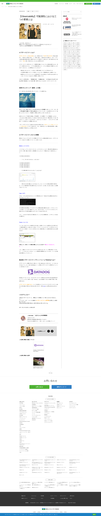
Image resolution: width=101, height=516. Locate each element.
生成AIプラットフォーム (61, 406)
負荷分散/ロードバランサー (36, 418)
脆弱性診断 (21, 446)
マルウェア (79, 67)
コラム (42, 498)
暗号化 (20, 407)
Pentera (77, 54)
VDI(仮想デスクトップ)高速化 (49, 411)
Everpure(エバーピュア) (61, 469)
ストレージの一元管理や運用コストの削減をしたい (49, 485)
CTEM (73, 54)
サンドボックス (22, 419)
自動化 (79, 66)
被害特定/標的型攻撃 (22, 410)
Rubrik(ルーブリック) (72, 469)
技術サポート (33, 498)
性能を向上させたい (35, 487)
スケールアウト (47, 413)
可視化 (65, 51)
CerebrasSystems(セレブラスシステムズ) (74, 460)
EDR (20, 434)
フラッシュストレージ (48, 419)
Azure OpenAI (70, 56)
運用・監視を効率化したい (36, 484)
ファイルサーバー (72, 49)
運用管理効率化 (34, 407)
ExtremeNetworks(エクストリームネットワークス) (24, 465)
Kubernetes (78, 49)
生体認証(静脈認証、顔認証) (24, 447)
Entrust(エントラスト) (60, 462)
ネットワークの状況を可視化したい (74, 483)
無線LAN (74, 61)
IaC (65, 67)
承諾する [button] (94, 514)
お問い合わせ (88, 3)
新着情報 (26, 502)
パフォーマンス (74, 66)
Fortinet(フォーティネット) (48, 464)
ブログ (71, 498)
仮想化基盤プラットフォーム (49, 405)
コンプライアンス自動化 (23, 449)
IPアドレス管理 (34, 410)
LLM (73, 51)
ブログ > (6, 6)
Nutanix (70, 64)
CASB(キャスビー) (22, 413)
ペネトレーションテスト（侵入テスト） (25, 433)
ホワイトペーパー (63, 495)
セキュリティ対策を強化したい (49, 487)
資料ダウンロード (96, 3)
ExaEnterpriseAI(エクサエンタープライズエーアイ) (74, 463)
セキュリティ (65, 64)
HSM (73, 46)
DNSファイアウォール (23, 416)
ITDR (20, 452)
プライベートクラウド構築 (73, 404)
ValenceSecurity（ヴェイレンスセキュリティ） (62, 473)
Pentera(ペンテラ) (47, 469)
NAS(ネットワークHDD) (48, 420)
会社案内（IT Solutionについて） (60, 502)
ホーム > (3, 6)
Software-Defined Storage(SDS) (49, 407)
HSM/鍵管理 (21, 424)
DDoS (78, 51)
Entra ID (69, 44)
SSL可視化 (21, 403)
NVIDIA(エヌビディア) (73, 467)
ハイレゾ (70, 464)
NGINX (69, 66)
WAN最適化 (34, 404)
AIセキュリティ (59, 407)
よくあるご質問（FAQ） (64, 498)
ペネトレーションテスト (67, 54)
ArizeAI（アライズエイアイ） (62, 459)
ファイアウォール (22, 418)
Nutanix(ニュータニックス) (61, 467)
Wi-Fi (69, 61)
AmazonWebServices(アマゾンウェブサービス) (25, 460)
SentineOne (65, 61)
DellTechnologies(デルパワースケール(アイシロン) (49, 463)
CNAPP (74, 59)
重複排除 (45, 414)
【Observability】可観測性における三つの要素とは (15, 6)
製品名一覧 (23, 495)
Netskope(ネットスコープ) (48, 467)
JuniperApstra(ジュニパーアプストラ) (37, 460)
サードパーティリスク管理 (23, 450)
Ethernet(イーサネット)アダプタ (37, 403)
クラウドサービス (72, 406)
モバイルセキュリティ (73, 403)
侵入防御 (20, 409)
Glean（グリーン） (60, 464)
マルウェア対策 (22, 406)
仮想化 (65, 69)
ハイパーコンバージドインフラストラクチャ (49, 404)
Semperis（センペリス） (23, 472)
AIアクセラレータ (60, 403)
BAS (69, 51)
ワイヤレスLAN (34, 416)
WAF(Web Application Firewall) (24, 421)
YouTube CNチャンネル (34, 502)
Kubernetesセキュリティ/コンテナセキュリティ (24, 444)
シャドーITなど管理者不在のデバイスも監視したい (62, 483)
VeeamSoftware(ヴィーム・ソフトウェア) (74, 473)
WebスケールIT (47, 417)
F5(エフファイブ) (35, 464)
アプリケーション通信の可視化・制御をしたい (37, 483)
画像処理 (78, 64)
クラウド (78, 59)
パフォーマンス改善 (35, 409)
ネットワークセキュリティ (36, 415)
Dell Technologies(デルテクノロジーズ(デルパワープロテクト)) (37, 463)
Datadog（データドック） (23, 462)
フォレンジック (22, 404)
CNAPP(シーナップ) (22, 437)
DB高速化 (46, 410)
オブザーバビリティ (66, 49)
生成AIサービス (59, 404)
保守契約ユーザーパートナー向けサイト (46, 502)
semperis (65, 44)
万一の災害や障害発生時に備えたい (25, 483)
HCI (74, 64)
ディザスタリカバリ (47, 416)
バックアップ (46, 408)
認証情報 (79, 56)
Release (65, 59)
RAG (65, 56)
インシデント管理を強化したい (49, 482)
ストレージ (46, 401)
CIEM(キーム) (21, 440)
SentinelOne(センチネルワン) (37, 472)
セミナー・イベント (53, 495)
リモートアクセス (22, 427)
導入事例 (42, 495)
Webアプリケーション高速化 (37, 406)
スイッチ (33, 413)
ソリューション (33, 495)
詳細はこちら (55, 514)
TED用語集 (52, 498)
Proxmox (78, 44)
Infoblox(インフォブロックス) (24, 467)
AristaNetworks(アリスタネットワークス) (50, 460)
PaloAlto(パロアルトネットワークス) (37, 470)
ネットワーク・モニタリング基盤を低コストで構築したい (74, 485)
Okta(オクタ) (21, 469)
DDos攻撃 (21, 415)
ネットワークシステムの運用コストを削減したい (25, 488)
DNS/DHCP (34, 419)
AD (73, 44)
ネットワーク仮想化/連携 (36, 412)
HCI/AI (58, 401)
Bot (77, 46)
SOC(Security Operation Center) (24, 430)
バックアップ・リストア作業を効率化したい (25, 485)
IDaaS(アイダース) (22, 436)
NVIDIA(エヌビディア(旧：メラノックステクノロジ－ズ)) (37, 468)
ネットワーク (70, 59)
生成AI (69, 46)
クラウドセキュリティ (23, 412)
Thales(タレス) (46, 472)
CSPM (20, 439)
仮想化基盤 (65, 46)
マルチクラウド (70, 67)
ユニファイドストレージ (48, 422)
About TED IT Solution (72, 502)
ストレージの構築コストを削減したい (62, 485)
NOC (78, 61)
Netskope (74, 56)
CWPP (20, 442)
